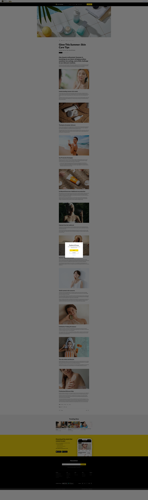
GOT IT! (74, 250)
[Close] (82, 243)
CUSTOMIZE (74, 252)
